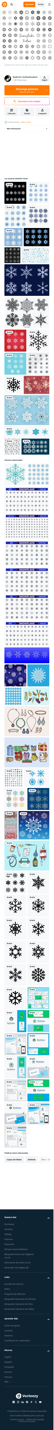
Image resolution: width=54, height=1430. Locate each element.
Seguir (44, 80)
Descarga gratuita (27, 90)
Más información (14, 128)
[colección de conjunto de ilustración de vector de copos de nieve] (15, 433)
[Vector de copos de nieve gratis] (26, 326)
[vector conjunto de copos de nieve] (26, 524)
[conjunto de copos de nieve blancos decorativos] (18, 556)
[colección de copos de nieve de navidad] (36, 260)
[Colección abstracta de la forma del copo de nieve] (26, 359)
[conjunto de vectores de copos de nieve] (15, 262)
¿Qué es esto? (25, 122)
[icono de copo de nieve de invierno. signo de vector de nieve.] (15, 974)
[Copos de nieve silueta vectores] (17, 283)
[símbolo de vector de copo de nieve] (13, 933)
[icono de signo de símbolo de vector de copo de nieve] (15, 410)
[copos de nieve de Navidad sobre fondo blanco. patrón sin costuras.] (12, 539)
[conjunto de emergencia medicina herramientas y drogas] (26, 1060)
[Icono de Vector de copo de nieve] (36, 454)
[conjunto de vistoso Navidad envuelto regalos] (26, 908)
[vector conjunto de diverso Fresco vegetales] (17, 852)
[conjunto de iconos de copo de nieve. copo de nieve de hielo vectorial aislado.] (15, 1087)
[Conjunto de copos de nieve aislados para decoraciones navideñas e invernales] (15, 193)
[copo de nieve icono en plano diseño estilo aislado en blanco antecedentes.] (15, 584)
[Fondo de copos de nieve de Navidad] (15, 239)
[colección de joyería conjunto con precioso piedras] (26, 877)
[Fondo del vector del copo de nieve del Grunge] (17, 477)
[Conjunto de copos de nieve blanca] (39, 282)
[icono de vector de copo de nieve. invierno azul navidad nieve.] (26, 788)
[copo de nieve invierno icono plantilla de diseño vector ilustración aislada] (17, 953)
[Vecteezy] (4, 4)
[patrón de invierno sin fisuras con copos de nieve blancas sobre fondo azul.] (15, 808)
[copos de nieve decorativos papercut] (26, 502)
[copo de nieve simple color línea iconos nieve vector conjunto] (15, 456)
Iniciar (40, 4)
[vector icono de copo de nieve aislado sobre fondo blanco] (15, 1110)
